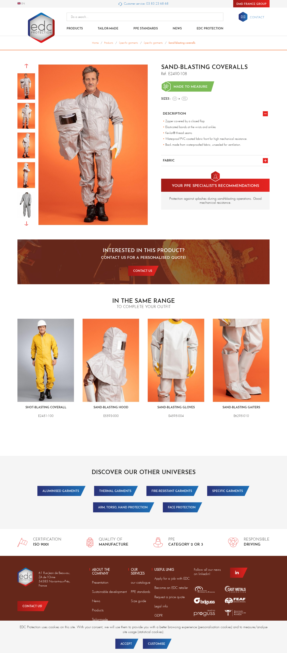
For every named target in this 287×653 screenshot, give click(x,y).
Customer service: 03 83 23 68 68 (146, 3)
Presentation (100, 582)
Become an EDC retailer (171, 588)
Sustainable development (109, 592)
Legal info (161, 606)
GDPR (158, 615)
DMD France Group (251, 4)
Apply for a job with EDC (172, 578)
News (177, 28)
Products (75, 28)
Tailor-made (108, 28)
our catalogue (140, 582)
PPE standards (145, 28)
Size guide (138, 601)
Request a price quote (169, 597)
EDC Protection (210, 28)
